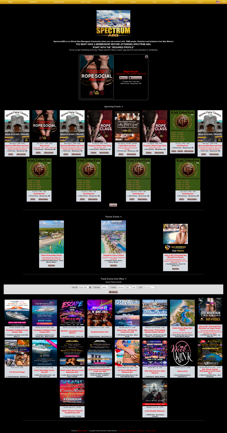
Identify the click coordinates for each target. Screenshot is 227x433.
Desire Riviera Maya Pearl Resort (182, 329)
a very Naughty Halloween (155, 411)
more (114, 205)
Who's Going (21, 154)
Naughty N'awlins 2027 (99, 332)
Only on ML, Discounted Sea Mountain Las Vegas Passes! (210, 327)
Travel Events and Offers (112, 278)
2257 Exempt (141, 430)
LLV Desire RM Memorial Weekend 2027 (127, 371)
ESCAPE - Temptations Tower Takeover (72, 332)
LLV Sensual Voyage (17, 372)
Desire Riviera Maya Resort (51, 255)
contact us (176, 2)
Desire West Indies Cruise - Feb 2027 (44, 371)
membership (33, 2)
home (10, 2)
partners (133, 2)
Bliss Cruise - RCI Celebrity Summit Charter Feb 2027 (154, 331)
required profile (59, 2)
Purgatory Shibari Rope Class (99, 145)
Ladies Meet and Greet (127, 145)
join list (199, 2)
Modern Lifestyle (82, 430)
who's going (136, 80)
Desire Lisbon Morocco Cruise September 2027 (72, 371)
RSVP (124, 80)
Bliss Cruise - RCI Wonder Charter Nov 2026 (127, 331)
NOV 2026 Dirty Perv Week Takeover (155, 372)
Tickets (93, 152)
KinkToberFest (182, 145)
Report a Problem (151, 430)
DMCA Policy (132, 430)
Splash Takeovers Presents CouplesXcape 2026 (72, 411)
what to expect (86, 2)
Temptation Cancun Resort (113, 255)
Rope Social (44, 145)
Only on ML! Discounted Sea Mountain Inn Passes (175, 256)
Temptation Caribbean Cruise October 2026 (17, 331)
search (114, 292)
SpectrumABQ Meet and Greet (131, 70)
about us (111, 2)
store (154, 2)
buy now (51, 265)
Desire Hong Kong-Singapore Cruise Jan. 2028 (99, 370)
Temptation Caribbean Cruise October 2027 (44, 331)
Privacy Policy (122, 430)
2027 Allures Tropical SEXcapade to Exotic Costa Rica (210, 371)
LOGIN (223, 2)
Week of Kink (182, 371)
